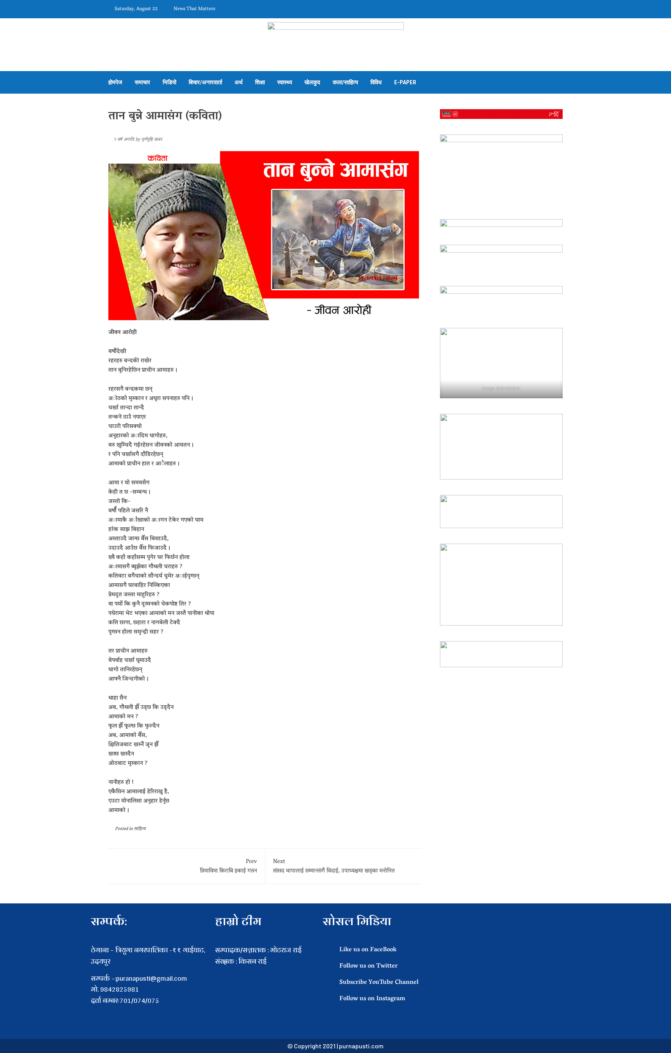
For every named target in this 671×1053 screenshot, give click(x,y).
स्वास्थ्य (284, 82)
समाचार (142, 82)
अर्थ (239, 82)
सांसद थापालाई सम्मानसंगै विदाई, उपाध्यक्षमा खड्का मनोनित (334, 866)
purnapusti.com (361, 1046)
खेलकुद (312, 82)
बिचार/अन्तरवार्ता (205, 82)
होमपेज (115, 82)
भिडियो (169, 82)
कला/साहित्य (345, 82)
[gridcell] (265, 972)
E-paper (405, 82)
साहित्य (140, 829)
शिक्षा (260, 82)
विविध (376, 82)
